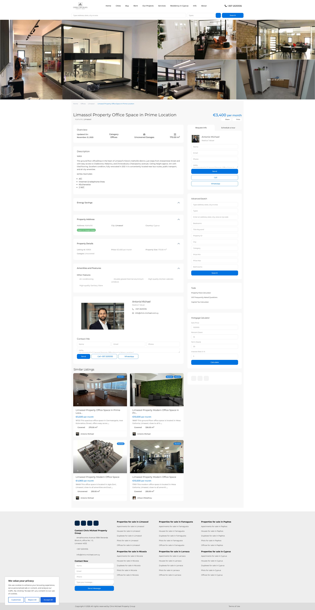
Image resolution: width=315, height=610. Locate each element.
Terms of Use (234, 606)
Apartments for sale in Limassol (130, 526)
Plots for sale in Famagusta (171, 540)
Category (196, 248)
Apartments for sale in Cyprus (214, 556)
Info (195, 6)
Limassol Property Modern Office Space (97, 477)
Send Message (94, 588)
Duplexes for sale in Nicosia (128, 565)
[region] (32, 591)
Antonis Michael (141, 301)
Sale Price (195, 323)
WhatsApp (129, 356)
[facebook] (193, 378)
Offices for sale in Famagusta (171, 545)
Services (162, 6)
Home (108, 6)
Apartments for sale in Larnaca (172, 556)
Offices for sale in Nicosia (128, 575)
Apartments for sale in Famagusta (174, 526)
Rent (136, 6)
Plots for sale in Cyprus (211, 570)
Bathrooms (197, 267)
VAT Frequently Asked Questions (204, 297)
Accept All (48, 600)
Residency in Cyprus (179, 6)
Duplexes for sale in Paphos (213, 536)
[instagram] (206, 378)
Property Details (85, 243)
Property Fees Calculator (201, 293)
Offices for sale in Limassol (128, 545)
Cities (118, 6)
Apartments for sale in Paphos (214, 526)
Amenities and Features (89, 268)
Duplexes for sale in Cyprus (212, 565)
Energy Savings (84, 202)
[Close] (56, 578)
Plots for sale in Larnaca (169, 570)
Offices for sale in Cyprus (212, 575)
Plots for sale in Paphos (211, 540)
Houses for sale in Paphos (212, 531)
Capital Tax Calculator (200, 302)
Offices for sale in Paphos (212, 545)
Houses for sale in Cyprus (212, 561)
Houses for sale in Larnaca (170, 561)
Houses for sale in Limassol (128, 531)
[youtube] (89, 523)
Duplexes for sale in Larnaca (171, 565)
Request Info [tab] (201, 128)
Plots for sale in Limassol (127, 540)
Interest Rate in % (198, 352)
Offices (83, 104)
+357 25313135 (234, 6)
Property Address (85, 219)
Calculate (215, 362)
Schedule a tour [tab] (228, 128)
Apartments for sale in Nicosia (130, 556)
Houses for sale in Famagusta (171, 531)
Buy (127, 6)
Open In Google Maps (86, 230)
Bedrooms (197, 223)
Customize (16, 600)
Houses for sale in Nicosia (128, 561)
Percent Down (197, 332)
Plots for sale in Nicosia (127, 570)
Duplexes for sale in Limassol (129, 536)
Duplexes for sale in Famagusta (172, 536)
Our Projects (148, 6)
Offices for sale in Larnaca (170, 575)
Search (215, 273)
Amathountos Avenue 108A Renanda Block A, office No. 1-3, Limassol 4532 (91, 540)
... (108, 423)
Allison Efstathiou (144, 498)
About (204, 6)
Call (105, 356)
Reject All (32, 600)
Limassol (91, 104)
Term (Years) (196, 342)
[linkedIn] (200, 378)
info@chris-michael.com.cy (146, 313)
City (194, 242)
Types (191, 15)
